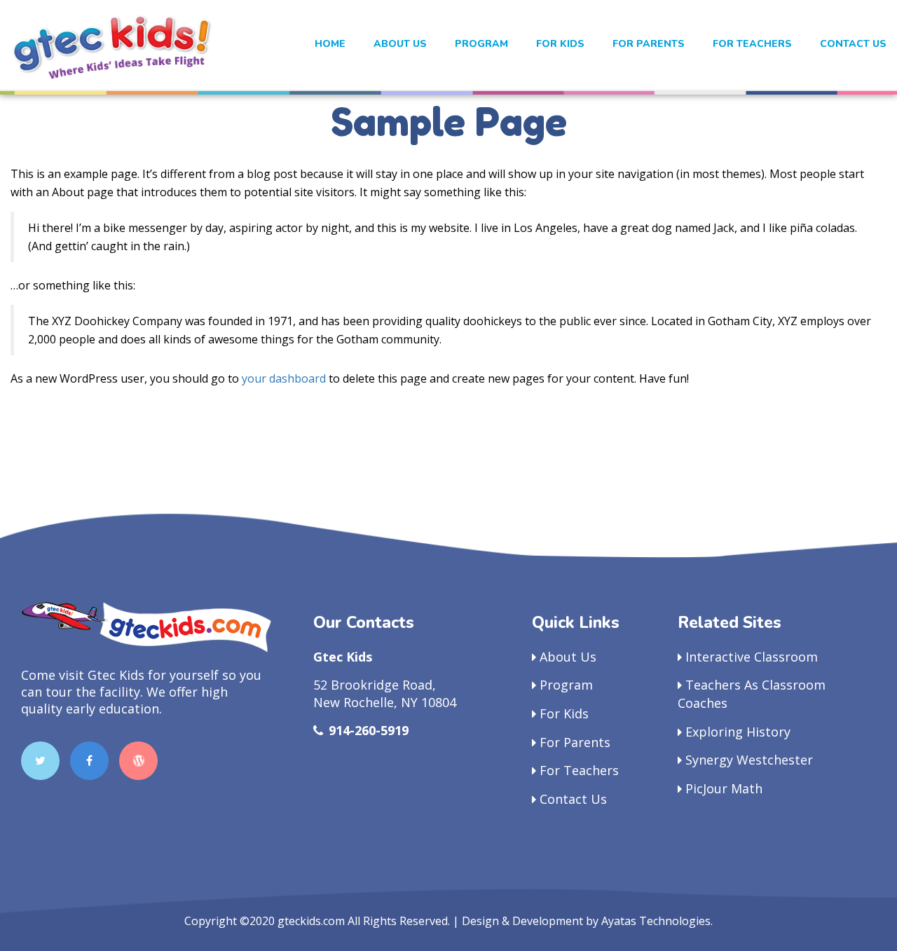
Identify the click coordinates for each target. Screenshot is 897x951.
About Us (400, 43)
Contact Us (853, 43)
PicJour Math (723, 788)
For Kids (564, 713)
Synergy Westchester (749, 759)
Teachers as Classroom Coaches (752, 693)
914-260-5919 (369, 730)
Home (330, 43)
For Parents (648, 43)
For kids (560, 43)
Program (481, 43)
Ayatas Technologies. (657, 921)
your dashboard (284, 378)
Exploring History (737, 731)
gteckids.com (311, 921)
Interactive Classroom (751, 656)
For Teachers (752, 43)
